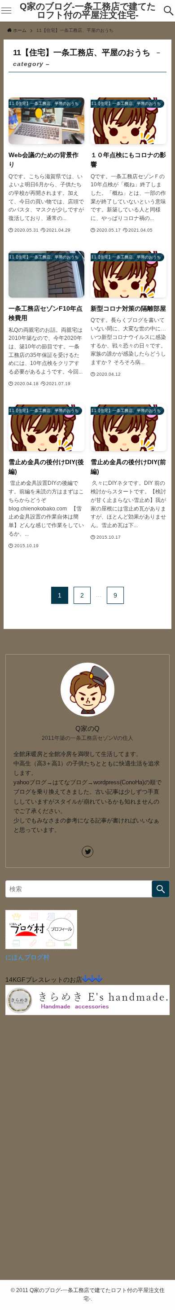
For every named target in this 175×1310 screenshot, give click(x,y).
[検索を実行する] (161, 888)
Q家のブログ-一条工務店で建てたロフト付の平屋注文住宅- (88, 11)
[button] (168, 11)
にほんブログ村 (27, 957)
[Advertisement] (87, 1163)
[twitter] (87, 851)
